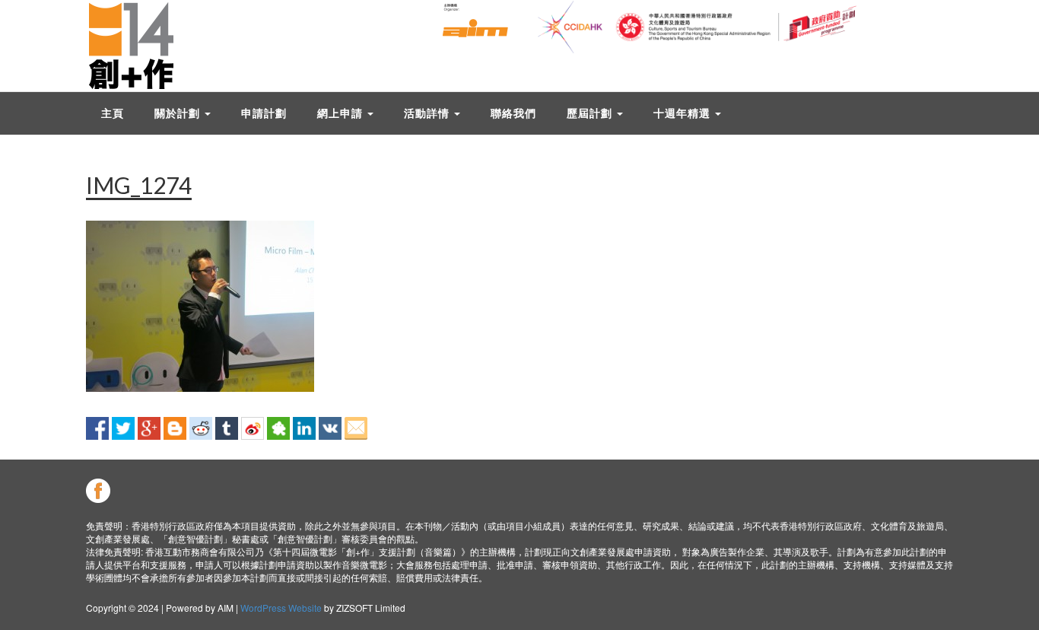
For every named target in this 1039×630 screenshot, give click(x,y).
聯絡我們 (513, 113)
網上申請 (341, 113)
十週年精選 (683, 113)
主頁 (112, 113)
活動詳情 (428, 113)
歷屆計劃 (591, 113)
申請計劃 (264, 113)
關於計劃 (178, 113)
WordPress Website (281, 607)
